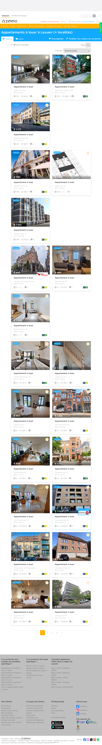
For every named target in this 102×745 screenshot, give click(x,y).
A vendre (4, 26)
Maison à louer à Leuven (35, 666)
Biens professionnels (36, 26)
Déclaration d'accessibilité (44, 743)
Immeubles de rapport (54, 26)
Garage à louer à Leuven (35, 668)
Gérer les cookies (47, 741)
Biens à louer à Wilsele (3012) (62, 687)
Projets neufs (22, 26)
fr (99, 16)
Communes (31, 743)
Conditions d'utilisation (9, 741)
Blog (99, 26)
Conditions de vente (61, 741)
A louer (12, 26)
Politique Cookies (24, 741)
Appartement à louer (23, 87)
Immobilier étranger (19, 16)
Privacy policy (35, 741)
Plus (63, 21)
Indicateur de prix (70, 26)
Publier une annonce (50, 21)
